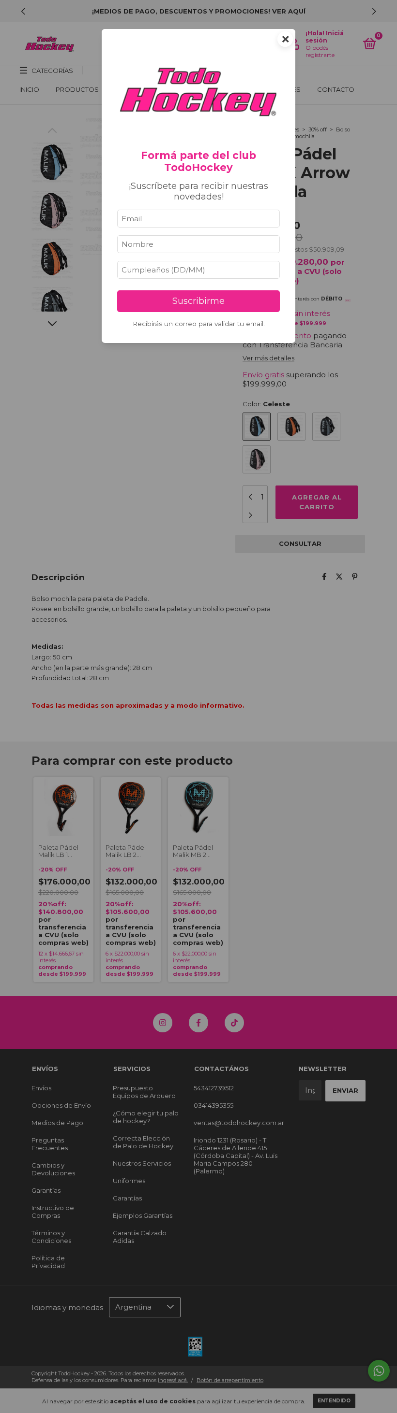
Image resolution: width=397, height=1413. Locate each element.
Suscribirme (198, 301)
